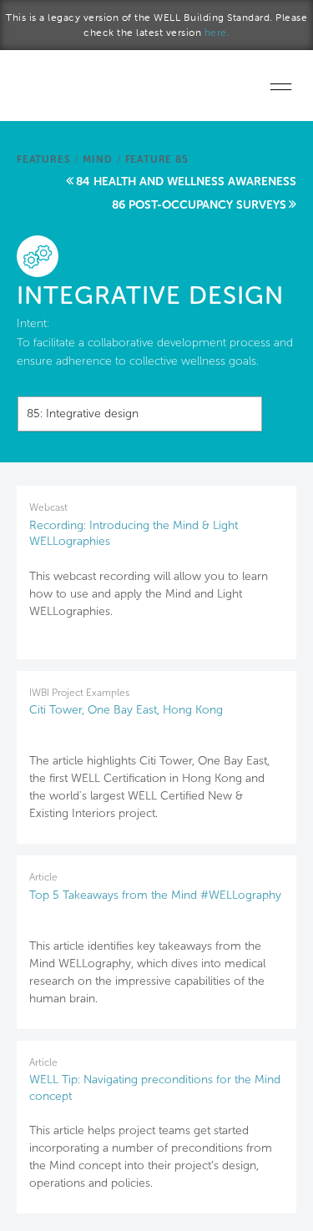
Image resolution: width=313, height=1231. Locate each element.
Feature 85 (157, 159)
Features (43, 159)
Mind (97, 159)
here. (217, 32)
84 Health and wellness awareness (186, 181)
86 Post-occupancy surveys (199, 205)
